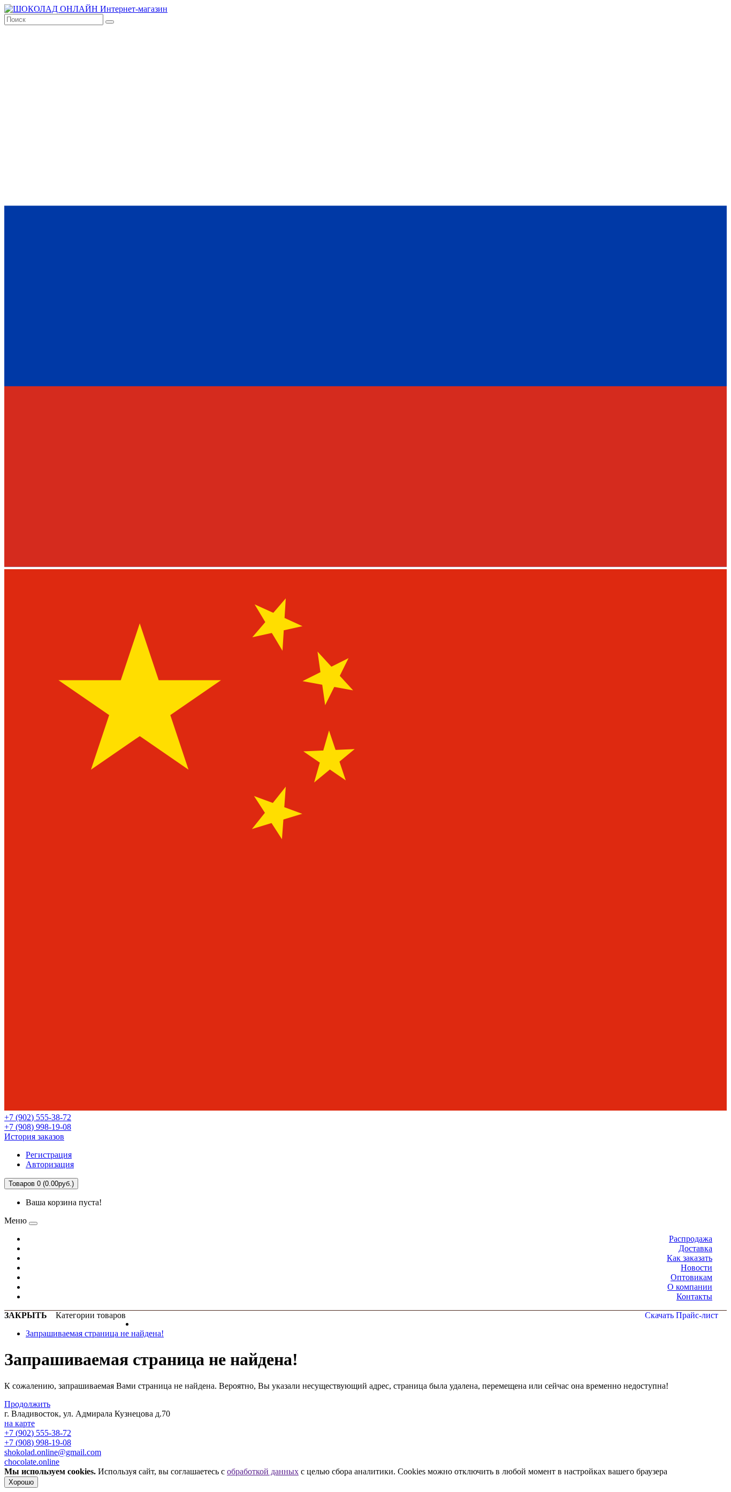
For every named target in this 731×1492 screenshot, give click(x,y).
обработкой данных (263, 1471)
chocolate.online (31, 1461)
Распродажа (690, 1238)
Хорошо (21, 1482)
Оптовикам (691, 1277)
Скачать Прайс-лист (681, 1315)
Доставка (695, 1248)
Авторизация (50, 1164)
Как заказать (689, 1258)
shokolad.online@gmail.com (52, 1452)
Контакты (694, 1296)
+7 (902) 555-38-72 (37, 1117)
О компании (689, 1286)
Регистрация (49, 1154)
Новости (696, 1267)
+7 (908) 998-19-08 (37, 1126)
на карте (19, 1423)
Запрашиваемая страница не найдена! (95, 1333)
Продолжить (27, 1404)
